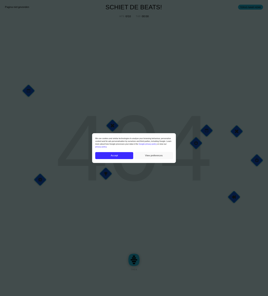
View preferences (154, 155)
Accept (114, 155)
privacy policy (101, 147)
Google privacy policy (148, 144)
